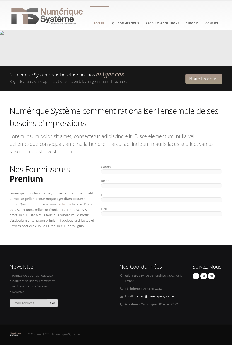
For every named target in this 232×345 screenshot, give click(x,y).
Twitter (203, 276)
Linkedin (211, 276)
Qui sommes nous (125, 23)
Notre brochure (204, 78)
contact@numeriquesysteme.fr (155, 296)
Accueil (99, 23)
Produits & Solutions (162, 23)
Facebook (196, 276)
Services (192, 23)
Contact (211, 23)
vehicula (64, 204)
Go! (52, 303)
